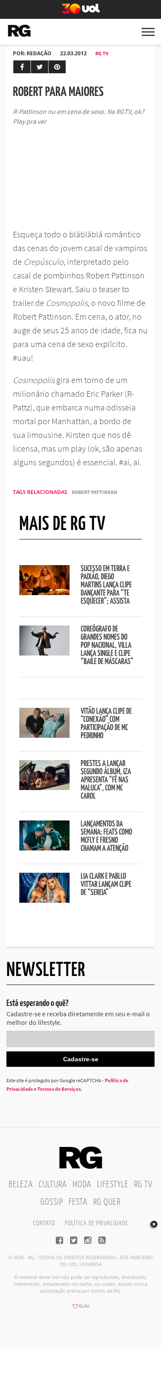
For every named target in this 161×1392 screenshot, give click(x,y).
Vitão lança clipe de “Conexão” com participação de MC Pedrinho (106, 724)
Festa (78, 1202)
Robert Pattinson (94, 492)
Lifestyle (112, 1184)
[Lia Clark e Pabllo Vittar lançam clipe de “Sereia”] (44, 900)
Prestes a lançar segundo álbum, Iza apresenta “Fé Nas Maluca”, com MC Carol (106, 780)
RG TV (102, 53)
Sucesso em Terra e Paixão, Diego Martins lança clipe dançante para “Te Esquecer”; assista (106, 585)
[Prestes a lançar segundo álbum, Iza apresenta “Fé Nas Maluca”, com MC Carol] (44, 787)
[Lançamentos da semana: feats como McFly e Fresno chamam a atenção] (44, 848)
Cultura (53, 1184)
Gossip (51, 1202)
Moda (82, 1184)
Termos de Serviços (59, 1089)
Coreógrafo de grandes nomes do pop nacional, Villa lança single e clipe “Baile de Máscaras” (107, 646)
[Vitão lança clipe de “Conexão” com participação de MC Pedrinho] (44, 735)
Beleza (21, 1184)
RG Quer (107, 1202)
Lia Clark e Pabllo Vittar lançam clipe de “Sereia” (106, 885)
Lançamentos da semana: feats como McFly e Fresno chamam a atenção (106, 836)
